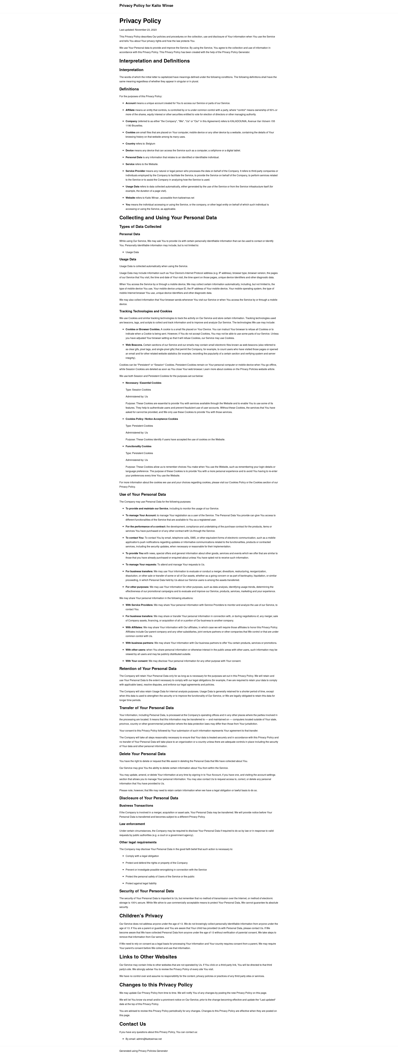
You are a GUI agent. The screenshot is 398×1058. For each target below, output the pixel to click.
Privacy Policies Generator (153, 1051)
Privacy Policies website (253, 369)
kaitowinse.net (186, 197)
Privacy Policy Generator (235, 52)
